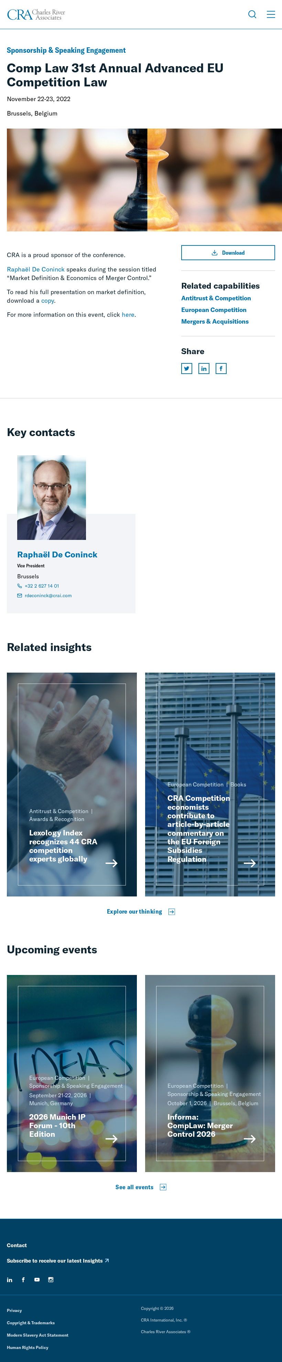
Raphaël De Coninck (36, 269)
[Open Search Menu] (252, 14)
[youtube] (37, 1279)
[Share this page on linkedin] (203, 368)
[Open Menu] (271, 14)
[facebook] (23, 1279)
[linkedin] (9, 1279)
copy (47, 300)
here (128, 314)
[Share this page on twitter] (186, 368)
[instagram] (51, 1279)
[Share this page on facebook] (221, 368)
